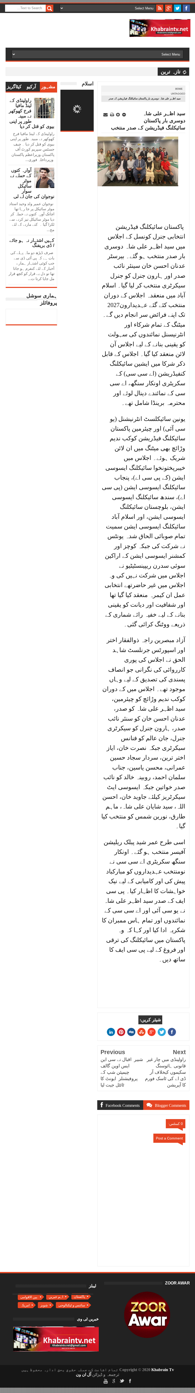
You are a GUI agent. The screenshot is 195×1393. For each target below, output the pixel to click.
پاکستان (79, 1296)
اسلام (88, 83)
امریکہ (25, 1305)
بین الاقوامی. (29, 1297)
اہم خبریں (56, 1297)
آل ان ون (83, 1374)
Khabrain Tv (162, 1370)
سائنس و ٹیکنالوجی (71, 1305)
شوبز (44, 1305)
